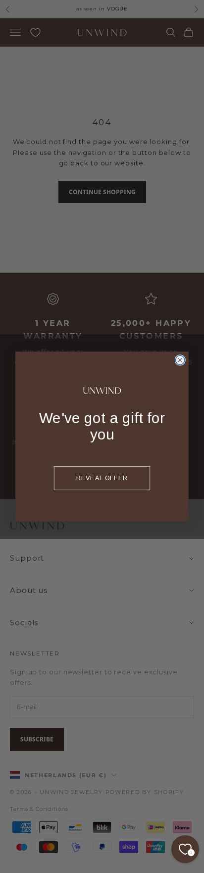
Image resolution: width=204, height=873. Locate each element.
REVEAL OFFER (102, 478)
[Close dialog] (180, 360)
